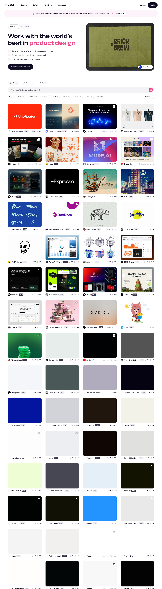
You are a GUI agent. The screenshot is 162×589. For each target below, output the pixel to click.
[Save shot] (33, 125)
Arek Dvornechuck (145, 67)
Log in (152, 5)
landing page (33, 97)
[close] (154, 13)
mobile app (44, 97)
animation (78, 97)
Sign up (143, 5)
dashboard (21, 97)
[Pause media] (90, 67)
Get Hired (48, 5)
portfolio (55, 97)
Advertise (113, 131)
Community (62, 5)
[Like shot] (38, 125)
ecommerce (66, 97)
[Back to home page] (9, 5)
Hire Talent (36, 5)
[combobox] (77, 90)
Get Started (120, 13)
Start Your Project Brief (21, 67)
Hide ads (105, 131)
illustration (89, 97)
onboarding (100, 97)
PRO (26, 131)
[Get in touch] (29, 125)
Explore (24, 5)
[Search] (151, 90)
